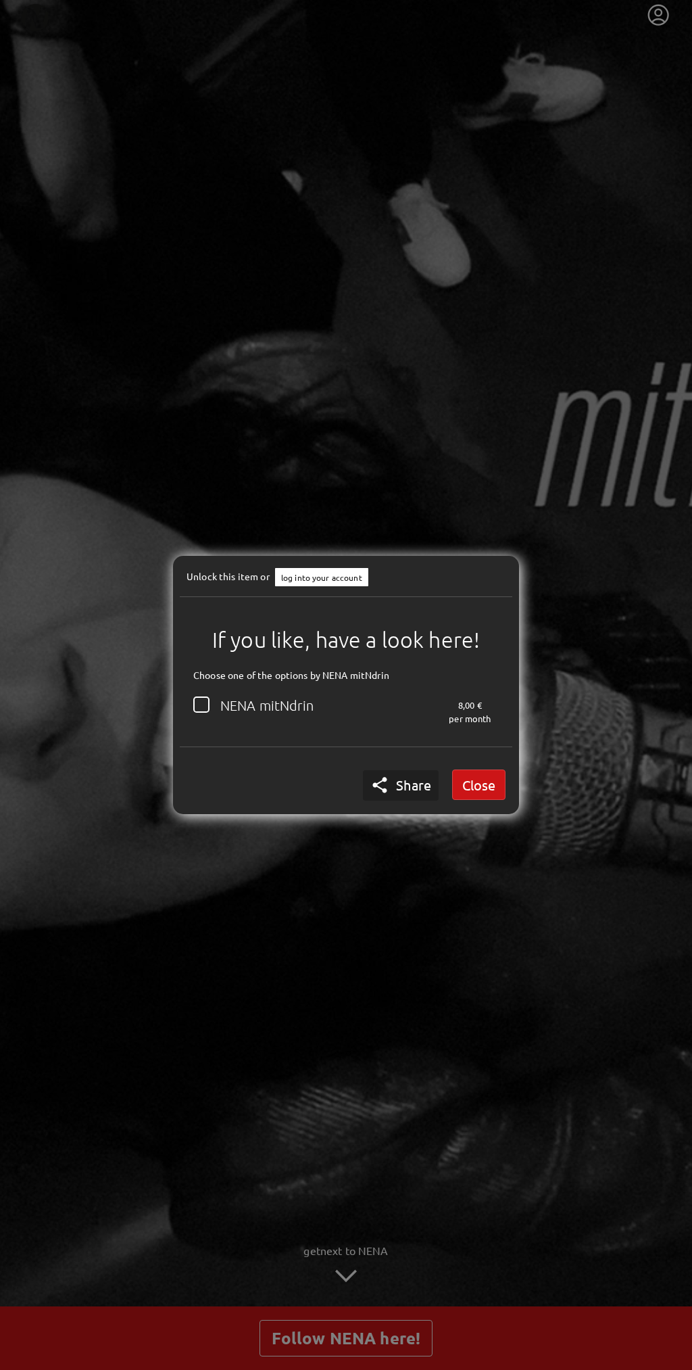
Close (478, 784)
